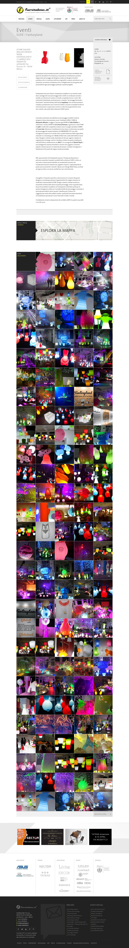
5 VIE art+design (71, 935)
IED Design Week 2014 (96, 928)
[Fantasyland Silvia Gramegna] (64, 589)
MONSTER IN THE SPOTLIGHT (98, 920)
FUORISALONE (60, 943)
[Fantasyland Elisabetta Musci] (45, 261)
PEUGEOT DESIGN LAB (96, 916)
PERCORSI (21, 19)
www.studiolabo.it (23, 925)
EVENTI (30, 19)
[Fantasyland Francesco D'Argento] (26, 666)
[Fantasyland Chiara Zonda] (83, 357)
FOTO (25, 943)
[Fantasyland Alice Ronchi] (26, 531)
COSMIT (69, 943)
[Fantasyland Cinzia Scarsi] (64, 319)
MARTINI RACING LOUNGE (97, 922)
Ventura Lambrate (72, 913)
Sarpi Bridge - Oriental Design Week (76, 922)
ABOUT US (82, 19)
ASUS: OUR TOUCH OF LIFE (98, 909)
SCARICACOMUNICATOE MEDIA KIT (98, 71)
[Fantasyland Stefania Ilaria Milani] (26, 492)
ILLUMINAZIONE (22, 87)
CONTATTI (94, 943)
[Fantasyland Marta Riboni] (26, 685)
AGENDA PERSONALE (101, 40)
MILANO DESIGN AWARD (97, 926)
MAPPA (48, 19)
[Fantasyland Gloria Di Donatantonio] (45, 396)
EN (92, 2)
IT (88, 2)
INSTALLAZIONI (22, 77)
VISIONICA (93, 924)
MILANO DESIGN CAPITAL (81, 943)
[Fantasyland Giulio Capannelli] (45, 338)
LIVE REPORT (57, 19)
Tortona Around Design (73, 911)
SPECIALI (39, 19)
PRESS (73, 19)
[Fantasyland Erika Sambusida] (103, 319)
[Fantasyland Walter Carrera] (83, 396)
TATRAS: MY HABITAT (96, 913)
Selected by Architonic (73, 930)
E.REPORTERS (32, 943)
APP (66, 19)
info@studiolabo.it (23, 923)
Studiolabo (36, 2)
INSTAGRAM (42, 943)
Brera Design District (72, 909)
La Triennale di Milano (73, 928)
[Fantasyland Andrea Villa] (83, 762)
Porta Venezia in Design (73, 918)
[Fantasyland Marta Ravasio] (26, 435)
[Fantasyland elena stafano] (26, 608)
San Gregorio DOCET (72, 933)
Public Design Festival (73, 920)
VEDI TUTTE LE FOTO (100, 814)
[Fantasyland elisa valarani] (103, 377)
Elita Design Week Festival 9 (74, 916)
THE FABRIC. (94, 918)
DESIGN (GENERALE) (24, 82)
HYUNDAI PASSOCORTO (97, 911)
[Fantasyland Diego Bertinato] (103, 357)
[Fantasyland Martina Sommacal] (83, 743)
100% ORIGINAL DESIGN (97, 930)
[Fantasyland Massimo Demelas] (83, 280)
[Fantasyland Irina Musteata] (103, 550)
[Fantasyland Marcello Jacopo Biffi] (83, 550)
